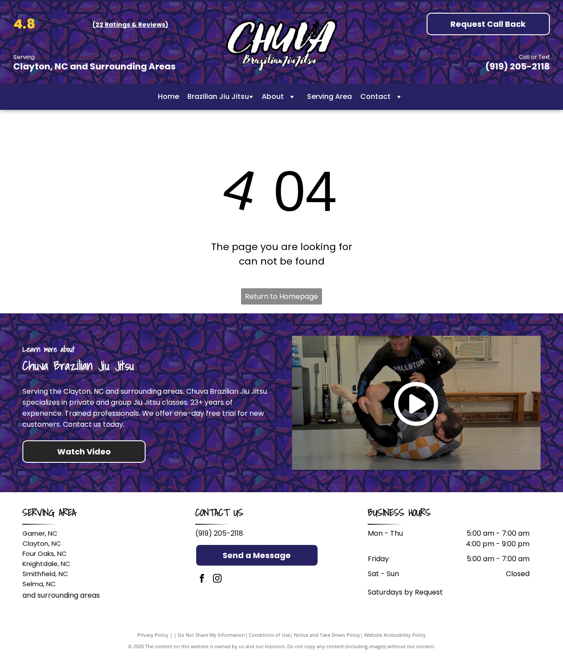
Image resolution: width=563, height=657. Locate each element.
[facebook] (201, 579)
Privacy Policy (152, 635)
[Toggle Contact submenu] (398, 96)
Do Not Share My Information (211, 635)
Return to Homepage (281, 296)
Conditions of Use (269, 635)
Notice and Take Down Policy (327, 635)
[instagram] (217, 579)
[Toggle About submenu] (292, 96)
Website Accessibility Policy (395, 635)
